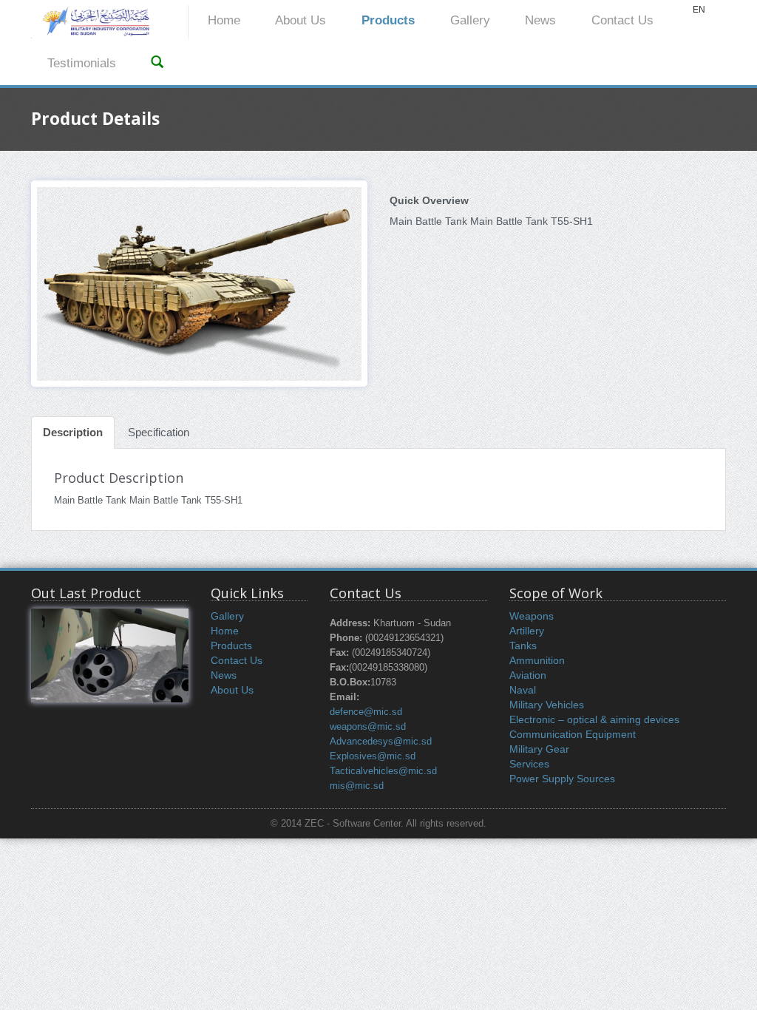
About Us (300, 20)
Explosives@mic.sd (372, 756)
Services (529, 764)
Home (224, 20)
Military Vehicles (546, 705)
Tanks (523, 645)
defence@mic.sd (366, 712)
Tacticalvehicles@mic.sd (383, 771)
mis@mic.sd (357, 786)
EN (699, 9)
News (540, 20)
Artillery (526, 631)
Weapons (531, 616)
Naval (522, 690)
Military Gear (539, 749)
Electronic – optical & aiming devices (594, 719)
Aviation (527, 675)
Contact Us (622, 20)
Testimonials (81, 63)
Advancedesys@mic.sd (381, 741)
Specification (158, 432)
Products (388, 20)
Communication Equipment (572, 734)
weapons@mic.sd (368, 727)
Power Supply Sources (562, 778)
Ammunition (537, 660)
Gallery (470, 20)
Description (73, 432)
